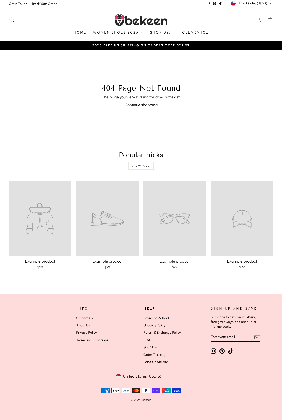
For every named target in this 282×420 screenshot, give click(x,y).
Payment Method (156, 318)
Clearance (195, 32)
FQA (146, 340)
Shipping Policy (154, 325)
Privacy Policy (86, 332)
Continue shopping (141, 104)
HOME (80, 32)
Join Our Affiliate (155, 362)
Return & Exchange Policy (162, 332)
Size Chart (150, 347)
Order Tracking (154, 354)
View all (141, 165)
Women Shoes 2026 (116, 32)
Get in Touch (18, 4)
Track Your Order (44, 4)
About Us (83, 325)
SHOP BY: (161, 32)
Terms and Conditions (92, 340)
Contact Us (84, 318)
